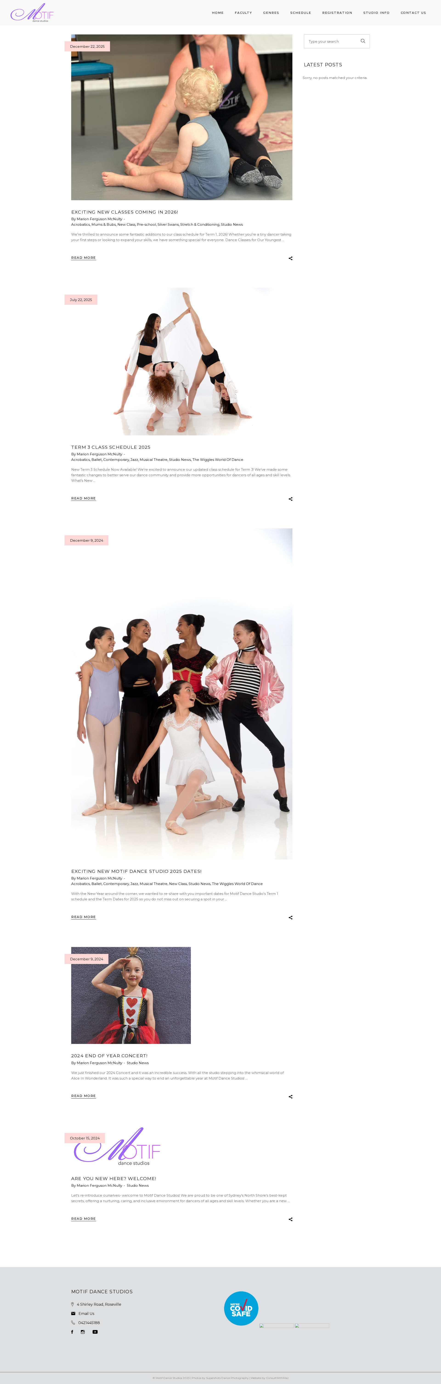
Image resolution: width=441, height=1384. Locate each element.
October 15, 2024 (85, 1138)
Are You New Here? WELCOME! (113, 1178)
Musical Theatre (153, 459)
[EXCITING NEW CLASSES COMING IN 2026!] (181, 117)
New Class (126, 224)
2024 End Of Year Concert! (109, 1055)
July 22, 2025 (81, 300)
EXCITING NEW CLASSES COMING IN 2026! (124, 212)
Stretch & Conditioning (199, 224)
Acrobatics (80, 224)
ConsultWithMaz (277, 1378)
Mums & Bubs (103, 224)
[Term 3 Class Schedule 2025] (181, 361)
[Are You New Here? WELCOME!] (117, 1146)
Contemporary (116, 459)
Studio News (232, 224)
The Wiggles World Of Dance (217, 459)
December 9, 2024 (86, 540)
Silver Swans (168, 224)
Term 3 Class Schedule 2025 (110, 447)
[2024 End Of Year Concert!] (131, 995)
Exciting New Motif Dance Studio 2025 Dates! (136, 871)
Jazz (134, 459)
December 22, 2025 (87, 46)
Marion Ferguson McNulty (100, 219)
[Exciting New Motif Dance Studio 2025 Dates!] (181, 694)
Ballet (96, 459)
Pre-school (146, 224)
